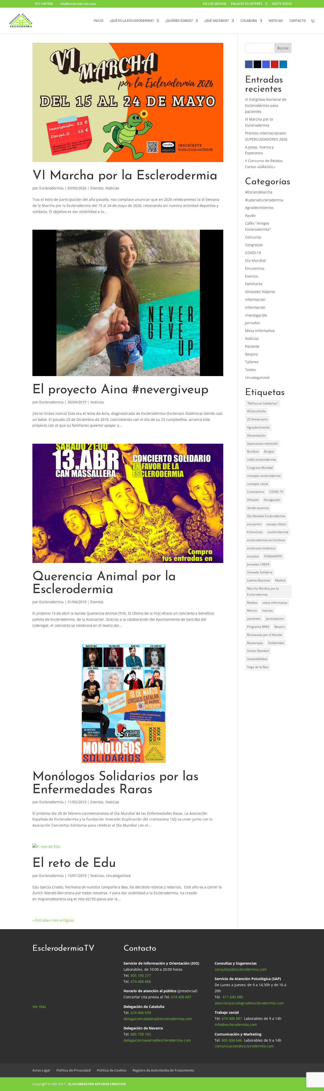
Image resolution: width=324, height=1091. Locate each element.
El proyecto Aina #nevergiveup (120, 390)
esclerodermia (278, 532)
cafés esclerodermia (261, 459)
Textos (250, 369)
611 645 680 (233, 997)
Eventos (97, 188)
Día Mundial (255, 260)
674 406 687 (181, 997)
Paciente (252, 346)
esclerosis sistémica (261, 548)
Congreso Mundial (260, 467)
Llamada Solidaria (259, 572)
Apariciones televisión (262, 443)
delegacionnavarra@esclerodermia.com (157, 1040)
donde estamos (258, 508)
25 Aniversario (257, 419)
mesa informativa (274, 602)
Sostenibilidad (257, 659)
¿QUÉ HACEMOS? (216, 21)
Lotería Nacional (258, 580)
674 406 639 (141, 1012)
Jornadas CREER (258, 564)
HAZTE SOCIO (282, 4)
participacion (275, 618)
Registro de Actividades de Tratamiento (163, 1070)
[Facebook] (249, 64)
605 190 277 (141, 975)
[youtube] (274, 64)
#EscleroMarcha (258, 192)
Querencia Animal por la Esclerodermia (104, 583)
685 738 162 (141, 1034)
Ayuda (250, 215)
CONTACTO (297, 21)
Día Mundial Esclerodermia (266, 516)
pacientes (254, 618)
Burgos (269, 451)
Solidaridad (276, 643)
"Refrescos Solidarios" (262, 403)
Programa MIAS (258, 627)
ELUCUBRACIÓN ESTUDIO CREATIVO (97, 1084)
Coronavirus (255, 492)
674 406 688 (141, 981)
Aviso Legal (41, 1070)
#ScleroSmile (256, 411)
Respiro (251, 354)
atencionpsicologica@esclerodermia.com (249, 1003)
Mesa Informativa (260, 330)
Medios (252, 602)
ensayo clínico (276, 524)
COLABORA (248, 21)
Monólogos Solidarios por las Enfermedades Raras (115, 783)
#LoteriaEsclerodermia (264, 200)
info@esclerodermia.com (236, 1024)
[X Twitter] (257, 64)
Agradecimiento (258, 427)
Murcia (252, 610)
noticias (267, 610)
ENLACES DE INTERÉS (246, 4)
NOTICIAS (276, 21)
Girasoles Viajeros (260, 291)
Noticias (112, 188)
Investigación (256, 315)
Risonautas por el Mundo (264, 635)
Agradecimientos (259, 207)
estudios (253, 556)
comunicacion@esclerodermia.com (244, 1046)
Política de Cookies (111, 1070)
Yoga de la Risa (257, 667)
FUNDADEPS (273, 556)
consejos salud (257, 484)
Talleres (251, 361)
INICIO (98, 21)
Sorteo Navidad (258, 651)
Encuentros (254, 268)
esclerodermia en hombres (266, 540)
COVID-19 (253, 252)
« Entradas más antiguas (53, 920)
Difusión (253, 500)
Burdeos (253, 451)
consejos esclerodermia (264, 476)
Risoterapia (255, 643)
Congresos (254, 244)
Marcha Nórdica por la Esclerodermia (263, 591)
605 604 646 (232, 1040)
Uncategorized (118, 875)
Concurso (253, 237)
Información (255, 299)
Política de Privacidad (73, 1070)
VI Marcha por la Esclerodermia (124, 176)
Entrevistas (255, 532)
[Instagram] (266, 64)
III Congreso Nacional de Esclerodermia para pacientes (265, 105)
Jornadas (252, 322)
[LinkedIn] (283, 64)
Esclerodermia (51, 188)
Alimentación (256, 435)
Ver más (39, 1006)
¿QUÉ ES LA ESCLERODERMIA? (132, 21)
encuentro (254, 524)
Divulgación (272, 500)
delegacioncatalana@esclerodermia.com (158, 1018)
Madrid (280, 580)
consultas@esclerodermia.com (241, 969)
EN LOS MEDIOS (214, 4)
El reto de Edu (74, 863)
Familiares (253, 283)
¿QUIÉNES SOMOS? (179, 21)
